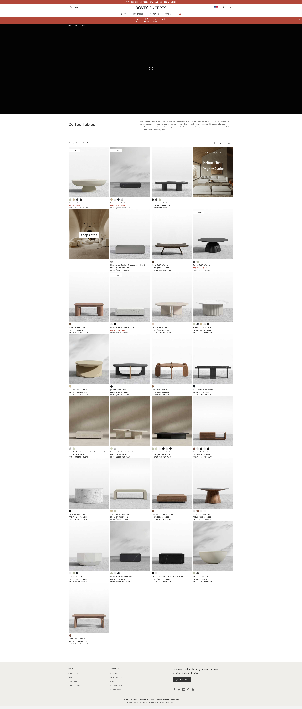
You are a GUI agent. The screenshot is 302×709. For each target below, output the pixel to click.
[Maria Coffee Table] (89, 172)
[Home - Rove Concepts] (151, 7)
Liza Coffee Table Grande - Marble (167, 576)
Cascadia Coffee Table (120, 514)
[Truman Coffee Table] (213, 421)
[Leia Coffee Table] (89, 546)
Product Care (74, 685)
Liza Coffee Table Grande (121, 576)
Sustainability (116, 685)
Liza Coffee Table (118, 203)
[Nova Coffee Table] (89, 483)
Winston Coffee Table (202, 514)
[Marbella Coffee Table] (213, 359)
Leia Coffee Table (77, 576)
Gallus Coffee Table (201, 265)
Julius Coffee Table (118, 389)
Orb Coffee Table (159, 389)
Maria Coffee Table (77, 203)
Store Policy (73, 681)
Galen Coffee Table (201, 576)
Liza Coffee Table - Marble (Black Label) (87, 452)
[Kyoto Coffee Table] (172, 234)
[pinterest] (188, 689)
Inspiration (138, 14)
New (229, 143)
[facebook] (174, 689)
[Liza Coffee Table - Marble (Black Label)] (89, 421)
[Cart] (230, 8)
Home (70, 25)
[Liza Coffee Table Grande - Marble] (172, 546)
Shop (123, 14)
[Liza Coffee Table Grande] (130, 546)
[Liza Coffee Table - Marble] (130, 297)
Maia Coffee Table (77, 327)
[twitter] (179, 689)
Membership (115, 689)
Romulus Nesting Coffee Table (123, 452)
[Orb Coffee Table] (172, 359)
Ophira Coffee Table (78, 389)
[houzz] (193, 689)
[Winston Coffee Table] (213, 483)
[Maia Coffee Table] (89, 297)
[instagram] (183, 689)
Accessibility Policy (147, 699)
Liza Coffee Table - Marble (122, 327)
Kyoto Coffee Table (160, 265)
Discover (154, 14)
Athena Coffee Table (202, 327)
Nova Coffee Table (77, 514)
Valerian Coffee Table (161, 452)
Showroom (114, 673)
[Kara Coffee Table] (172, 172)
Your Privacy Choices (166, 699)
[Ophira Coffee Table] (89, 359)
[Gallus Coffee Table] (213, 234)
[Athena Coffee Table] (213, 297)
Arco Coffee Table (77, 639)
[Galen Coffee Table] (213, 546)
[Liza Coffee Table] (130, 172)
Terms (126, 699)
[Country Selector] (216, 7)
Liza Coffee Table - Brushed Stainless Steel (129, 265)
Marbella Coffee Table (203, 389)
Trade (168, 14)
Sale (179, 14)
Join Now (182, 679)
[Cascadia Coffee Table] (130, 483)
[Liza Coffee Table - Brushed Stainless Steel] (130, 234)
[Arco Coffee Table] (89, 608)
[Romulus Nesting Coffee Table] (130, 421)
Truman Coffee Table (202, 452)
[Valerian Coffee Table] (172, 421)
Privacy (134, 699)
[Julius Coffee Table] (130, 359)
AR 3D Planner (116, 677)
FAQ (70, 677)
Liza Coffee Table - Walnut (163, 514)
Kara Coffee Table (160, 203)
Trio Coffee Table (159, 327)
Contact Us (73, 673)
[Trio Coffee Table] (172, 297)
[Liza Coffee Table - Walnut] (172, 483)
